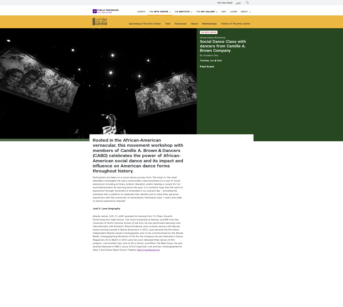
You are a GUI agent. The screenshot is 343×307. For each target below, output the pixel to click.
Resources (181, 23)
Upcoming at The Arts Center (145, 23)
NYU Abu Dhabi (224, 3)
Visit (167, 23)
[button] (160, 12)
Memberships (209, 23)
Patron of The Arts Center (235, 23)
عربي (238, 2)
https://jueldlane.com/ (148, 249)
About (194, 23)
